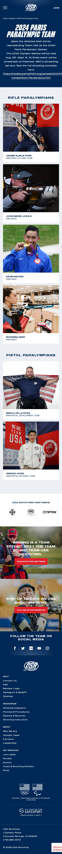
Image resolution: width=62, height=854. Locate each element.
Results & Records (14, 715)
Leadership (10, 743)
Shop (6, 770)
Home (5, 18)
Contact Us (10, 680)
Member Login (11, 688)
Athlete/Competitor (14, 708)
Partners (8, 739)
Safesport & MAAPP (15, 692)
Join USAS (9, 754)
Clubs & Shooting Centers (18, 766)
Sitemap (8, 696)
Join (56, 8)
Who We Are (10, 731)
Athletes (12, 18)
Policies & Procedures (16, 712)
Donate (7, 758)
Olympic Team (11, 735)
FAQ (5, 684)
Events (7, 762)
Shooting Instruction (15, 719)
